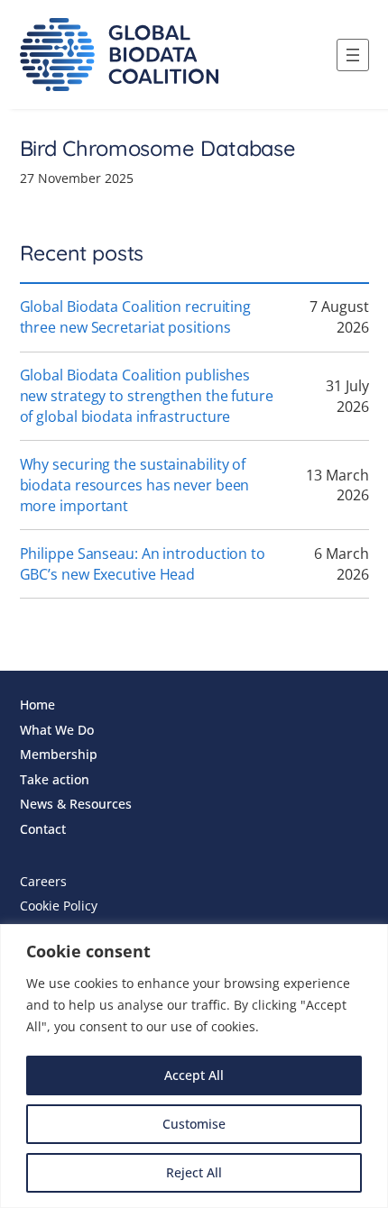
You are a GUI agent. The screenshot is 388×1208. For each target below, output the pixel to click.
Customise (194, 1123)
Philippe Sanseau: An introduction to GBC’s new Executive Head (142, 564)
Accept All (194, 1075)
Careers (43, 881)
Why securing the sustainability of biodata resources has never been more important (135, 484)
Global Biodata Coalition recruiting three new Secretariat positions (136, 317)
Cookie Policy (58, 905)
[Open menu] (353, 55)
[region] (194, 1066)
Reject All (194, 1172)
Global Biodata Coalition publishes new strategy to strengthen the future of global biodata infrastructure (146, 395)
